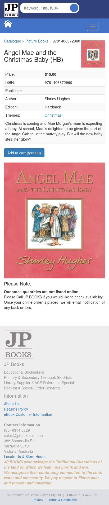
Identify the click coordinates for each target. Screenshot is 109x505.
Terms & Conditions (63, 499)
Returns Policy (16, 409)
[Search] (74, 8)
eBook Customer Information (28, 414)
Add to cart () (24, 152)
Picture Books (36, 41)
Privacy (38, 499)
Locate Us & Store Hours (25, 456)
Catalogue (12, 41)
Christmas (53, 115)
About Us (11, 403)
